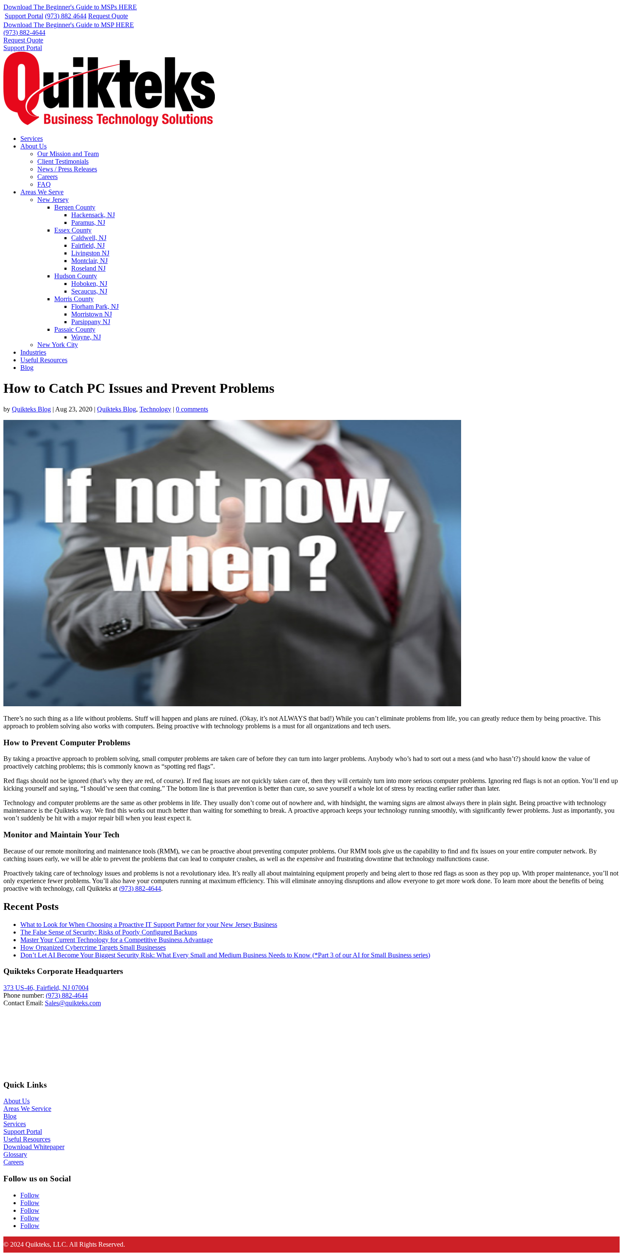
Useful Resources (43, 360)
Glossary (15, 1154)
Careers (47, 176)
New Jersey (53, 199)
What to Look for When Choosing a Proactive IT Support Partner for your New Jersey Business (148, 924)
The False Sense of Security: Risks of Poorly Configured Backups (108, 932)
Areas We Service (27, 1108)
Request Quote (108, 16)
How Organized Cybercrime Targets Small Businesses (93, 947)
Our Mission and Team (68, 153)
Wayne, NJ (86, 337)
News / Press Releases (67, 169)
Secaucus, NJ (89, 291)
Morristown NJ (91, 314)
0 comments (192, 409)
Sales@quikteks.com (73, 1003)
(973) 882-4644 (24, 32)
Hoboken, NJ (89, 283)
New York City (57, 344)
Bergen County (74, 207)
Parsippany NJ (90, 321)
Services (31, 138)
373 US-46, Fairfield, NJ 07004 (46, 987)
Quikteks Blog (31, 409)
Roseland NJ (88, 268)
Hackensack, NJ (93, 214)
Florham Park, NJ (95, 306)
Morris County (74, 298)
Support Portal (24, 16)
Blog (26, 367)
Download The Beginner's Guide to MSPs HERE (70, 7)
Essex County (73, 230)
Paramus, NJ (88, 222)
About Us (33, 146)
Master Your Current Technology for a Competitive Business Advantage (116, 939)
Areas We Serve (42, 192)
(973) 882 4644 (65, 16)
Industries (33, 352)
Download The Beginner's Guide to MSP (68, 24)
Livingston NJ (90, 253)
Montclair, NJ (89, 260)
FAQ (44, 184)
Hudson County (75, 276)
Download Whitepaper (33, 1146)
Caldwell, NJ (88, 237)
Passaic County (74, 329)
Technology (155, 409)
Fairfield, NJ (88, 245)
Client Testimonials (63, 161)
